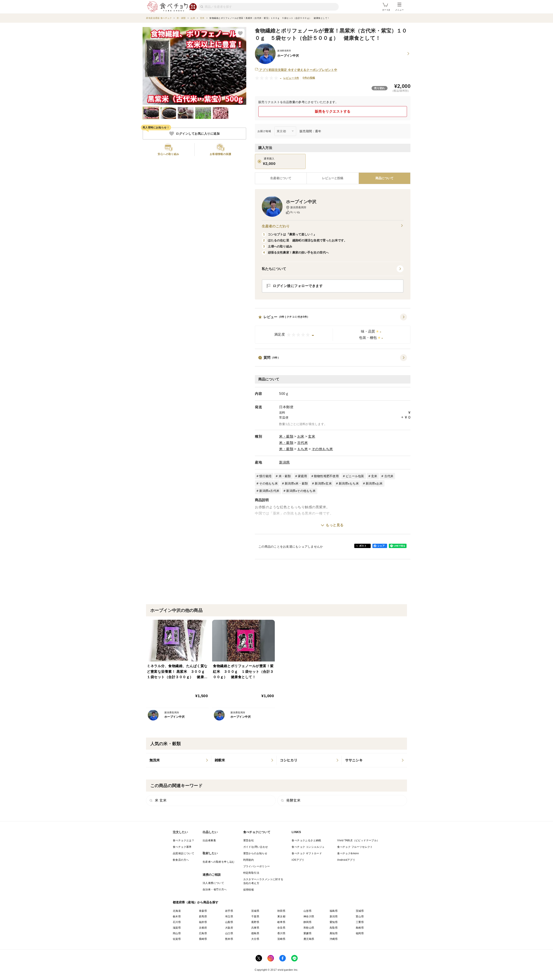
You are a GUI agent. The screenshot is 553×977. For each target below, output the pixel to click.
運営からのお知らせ (255, 853)
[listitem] (178, 760)
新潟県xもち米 (349, 483)
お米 (300, 436)
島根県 (360, 927)
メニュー (399, 10)
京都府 (203, 927)
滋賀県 (177, 927)
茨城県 (360, 910)
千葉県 (255, 916)
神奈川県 (309, 916)
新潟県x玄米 (323, 483)
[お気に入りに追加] (240, 33)
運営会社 (248, 840)
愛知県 (334, 922)
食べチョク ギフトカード (307, 853)
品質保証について (183, 853)
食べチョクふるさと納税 (306, 840)
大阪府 (229, 927)
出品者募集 (209, 840)
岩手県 (229, 910)
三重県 (360, 922)
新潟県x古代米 (269, 490)
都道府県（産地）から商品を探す (196, 902)
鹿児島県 (309, 938)
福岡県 (360, 933)
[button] (332, 328)
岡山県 (177, 933)
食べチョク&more (348, 853)
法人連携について (213, 883)
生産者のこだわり (276, 226)
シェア (381, 545)
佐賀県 (177, 938)
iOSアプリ (298, 859)
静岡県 (307, 922)
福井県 (203, 922)
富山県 (360, 916)
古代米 (302, 443)
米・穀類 (286, 436)
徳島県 (255, 933)
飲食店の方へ (181, 859)
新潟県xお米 (374, 483)
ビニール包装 (355, 476)
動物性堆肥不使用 (326, 476)
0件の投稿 (309, 77)
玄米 (311, 436)
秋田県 (281, 910)
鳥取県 (334, 927)
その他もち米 (322, 449)
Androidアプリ (346, 859)
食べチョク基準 (182, 846)
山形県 (307, 910)
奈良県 (281, 927)
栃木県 (177, 916)
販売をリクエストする (333, 111)
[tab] (332, 178)
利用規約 (248, 859)
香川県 (281, 933)
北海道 (177, 910)
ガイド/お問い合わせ (255, 846)
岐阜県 (281, 922)
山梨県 (229, 922)
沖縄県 (334, 938)
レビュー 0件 (291, 78)
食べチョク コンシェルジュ (308, 846)
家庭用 (302, 476)
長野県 (255, 922)
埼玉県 (229, 916)
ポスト (363, 545)
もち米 (302, 449)
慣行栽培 (265, 476)
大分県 (255, 938)
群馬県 (203, 916)
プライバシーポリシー (256, 866)
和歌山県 (309, 927)
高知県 (334, 933)
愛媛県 (307, 933)
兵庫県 (255, 927)
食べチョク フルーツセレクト (355, 846)
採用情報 (248, 889)
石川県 (177, 922)
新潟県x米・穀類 (296, 483)
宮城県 (255, 910)
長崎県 (203, 938)
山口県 (229, 933)
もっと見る (335, 525)
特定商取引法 (251, 872)
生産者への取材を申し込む (219, 861)
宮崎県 (281, 938)
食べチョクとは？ (183, 840)
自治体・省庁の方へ (215, 889)
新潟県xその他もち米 (301, 490)
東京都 (281, 916)
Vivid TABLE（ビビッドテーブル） (358, 840)
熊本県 (229, 938)
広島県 (203, 933)
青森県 (203, 910)
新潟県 (284, 462)
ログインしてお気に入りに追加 (198, 133)
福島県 (334, 910)
